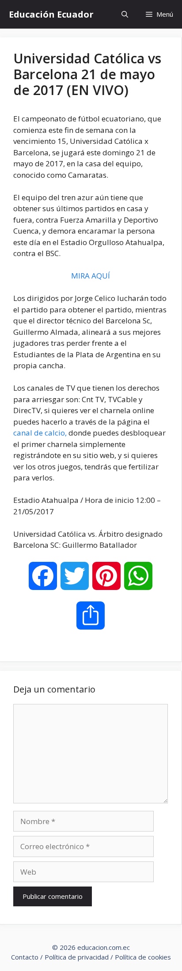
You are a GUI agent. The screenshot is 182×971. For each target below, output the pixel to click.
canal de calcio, (40, 433)
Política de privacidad (77, 957)
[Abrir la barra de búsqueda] (125, 14)
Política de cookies (143, 957)
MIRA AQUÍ (90, 276)
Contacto (24, 957)
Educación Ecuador (51, 14)
